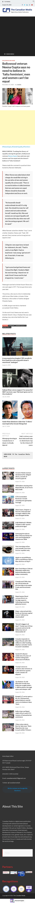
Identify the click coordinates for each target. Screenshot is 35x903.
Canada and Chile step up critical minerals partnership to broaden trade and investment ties (23, 585)
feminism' (11, 325)
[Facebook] (22, 5)
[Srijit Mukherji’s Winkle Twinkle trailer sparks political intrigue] (8, 523)
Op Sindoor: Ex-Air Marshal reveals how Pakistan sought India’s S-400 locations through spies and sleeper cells (23, 685)
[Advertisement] (17, 33)
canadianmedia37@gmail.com (16, 778)
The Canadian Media (19, 895)
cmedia (19, 84)
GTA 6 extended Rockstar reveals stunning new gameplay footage (23, 499)
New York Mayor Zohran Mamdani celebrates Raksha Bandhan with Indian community (23, 571)
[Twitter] (25, 5)
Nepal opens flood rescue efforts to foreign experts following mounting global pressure (22, 600)
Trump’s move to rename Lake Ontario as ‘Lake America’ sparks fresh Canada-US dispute (23, 670)
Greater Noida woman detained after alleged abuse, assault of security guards (23, 475)
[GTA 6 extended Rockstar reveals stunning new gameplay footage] (8, 497)
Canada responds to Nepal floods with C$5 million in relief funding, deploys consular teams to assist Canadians (23, 642)
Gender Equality (20, 325)
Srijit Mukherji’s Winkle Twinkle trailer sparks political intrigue (23, 524)
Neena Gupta (12, 156)
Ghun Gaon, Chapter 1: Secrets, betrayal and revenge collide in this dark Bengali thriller (23, 512)
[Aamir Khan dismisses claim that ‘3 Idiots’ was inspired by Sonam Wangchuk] (17, 419)
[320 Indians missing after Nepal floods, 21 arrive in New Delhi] (8, 486)
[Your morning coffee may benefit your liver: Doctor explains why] (8, 546)
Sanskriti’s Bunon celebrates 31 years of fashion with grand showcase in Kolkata (23, 656)
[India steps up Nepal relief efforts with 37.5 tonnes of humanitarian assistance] (8, 711)
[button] (34, 2)
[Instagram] (29, 5)
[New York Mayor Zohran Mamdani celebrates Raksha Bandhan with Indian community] (8, 569)
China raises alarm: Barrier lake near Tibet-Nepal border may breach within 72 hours (23, 727)
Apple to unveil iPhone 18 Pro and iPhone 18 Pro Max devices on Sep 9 (24, 559)
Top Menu (7, 1)
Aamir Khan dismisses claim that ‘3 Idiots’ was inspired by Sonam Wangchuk (17, 423)
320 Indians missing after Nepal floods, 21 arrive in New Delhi (24, 487)
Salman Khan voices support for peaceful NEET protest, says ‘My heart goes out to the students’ (17, 392)
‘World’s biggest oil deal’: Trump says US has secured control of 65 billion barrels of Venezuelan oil (23, 628)
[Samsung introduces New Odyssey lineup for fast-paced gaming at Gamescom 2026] (8, 534)
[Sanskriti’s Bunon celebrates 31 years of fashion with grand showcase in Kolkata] (8, 654)
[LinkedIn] (27, 5)
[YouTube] (32, 5)
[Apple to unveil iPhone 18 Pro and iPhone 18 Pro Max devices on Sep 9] (8, 558)
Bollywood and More (8, 60)
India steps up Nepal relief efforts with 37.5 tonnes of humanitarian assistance (23, 714)
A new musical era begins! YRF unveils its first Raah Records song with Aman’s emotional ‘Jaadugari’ (17, 360)
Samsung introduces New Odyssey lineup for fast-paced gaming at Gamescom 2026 (23, 536)
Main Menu (10, 54)
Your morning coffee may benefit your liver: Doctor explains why (23, 548)
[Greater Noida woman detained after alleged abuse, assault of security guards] (8, 473)
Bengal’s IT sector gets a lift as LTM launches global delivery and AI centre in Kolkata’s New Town (23, 700)
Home (7, 853)
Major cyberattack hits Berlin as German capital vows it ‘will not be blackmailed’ (23, 614)
